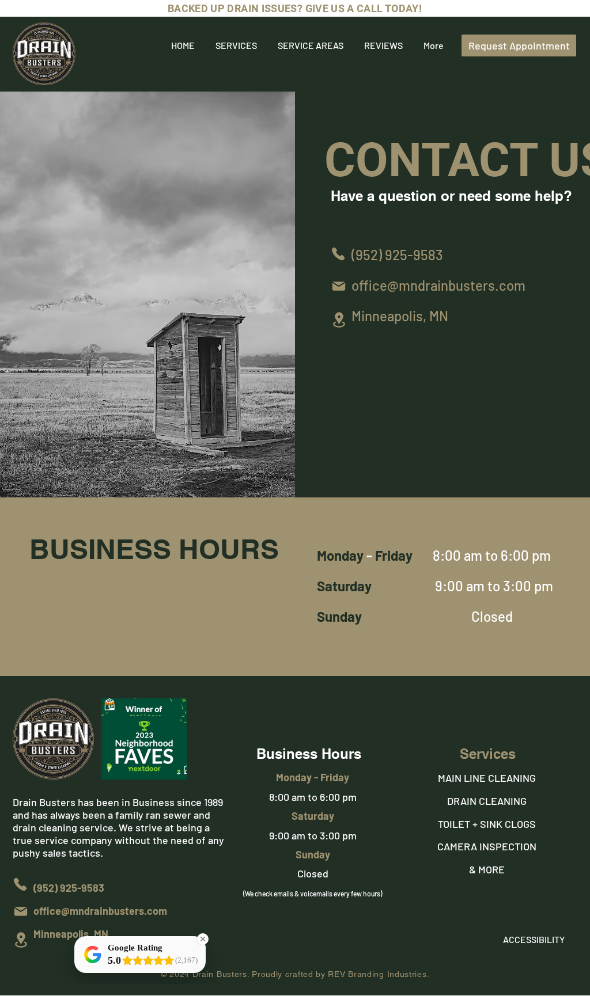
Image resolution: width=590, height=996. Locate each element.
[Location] (338, 320)
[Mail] (338, 286)
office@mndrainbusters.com (438, 285)
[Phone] (338, 253)
